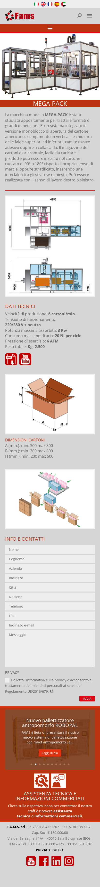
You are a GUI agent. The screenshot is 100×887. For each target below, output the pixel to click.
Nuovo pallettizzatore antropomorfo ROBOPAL (50, 722)
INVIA (87, 698)
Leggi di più (50, 753)
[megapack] (50, 294)
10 (68, 764)
